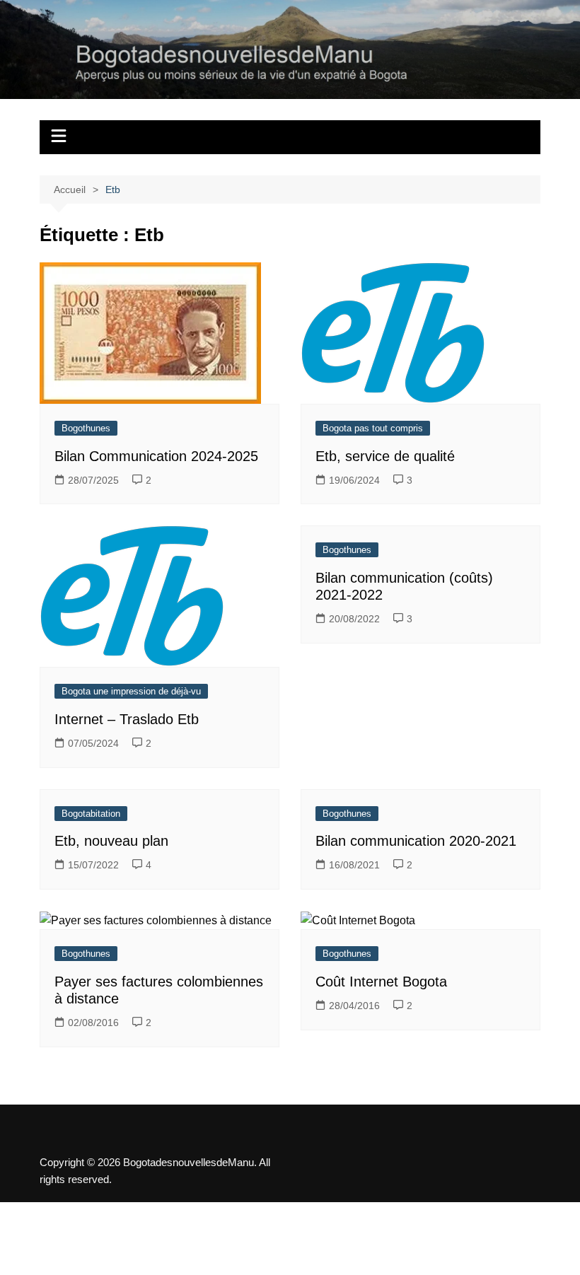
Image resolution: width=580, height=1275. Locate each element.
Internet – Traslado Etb (126, 719)
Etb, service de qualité (385, 456)
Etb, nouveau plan (111, 841)
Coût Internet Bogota (381, 981)
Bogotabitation (91, 813)
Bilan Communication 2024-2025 (156, 456)
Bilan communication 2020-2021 (415, 841)
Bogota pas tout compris (373, 428)
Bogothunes (86, 428)
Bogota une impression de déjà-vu (131, 691)
